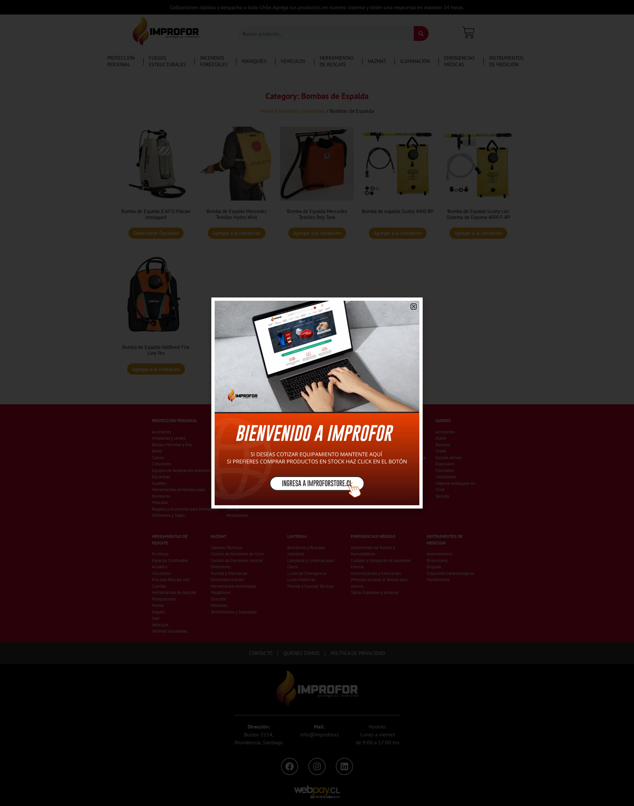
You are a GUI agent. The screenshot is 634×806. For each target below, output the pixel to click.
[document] (317, 403)
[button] (413, 306)
